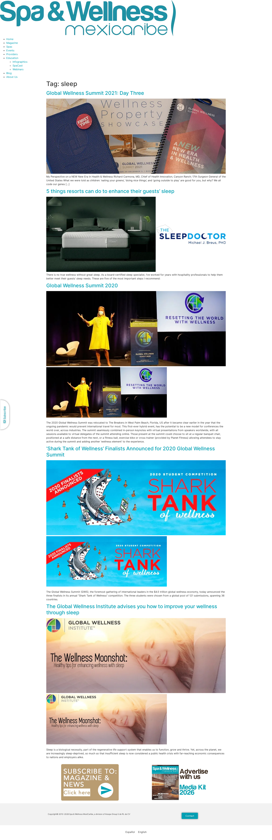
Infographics (20, 61)
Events (10, 50)
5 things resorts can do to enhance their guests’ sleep (110, 191)
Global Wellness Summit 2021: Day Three (95, 93)
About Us (11, 76)
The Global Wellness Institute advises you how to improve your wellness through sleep (131, 609)
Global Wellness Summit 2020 (82, 285)
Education (12, 58)
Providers (12, 54)
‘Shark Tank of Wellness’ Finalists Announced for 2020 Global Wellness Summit (130, 451)
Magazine (12, 42)
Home (9, 39)
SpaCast (18, 65)
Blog (9, 73)
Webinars (18, 69)
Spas (9, 46)
